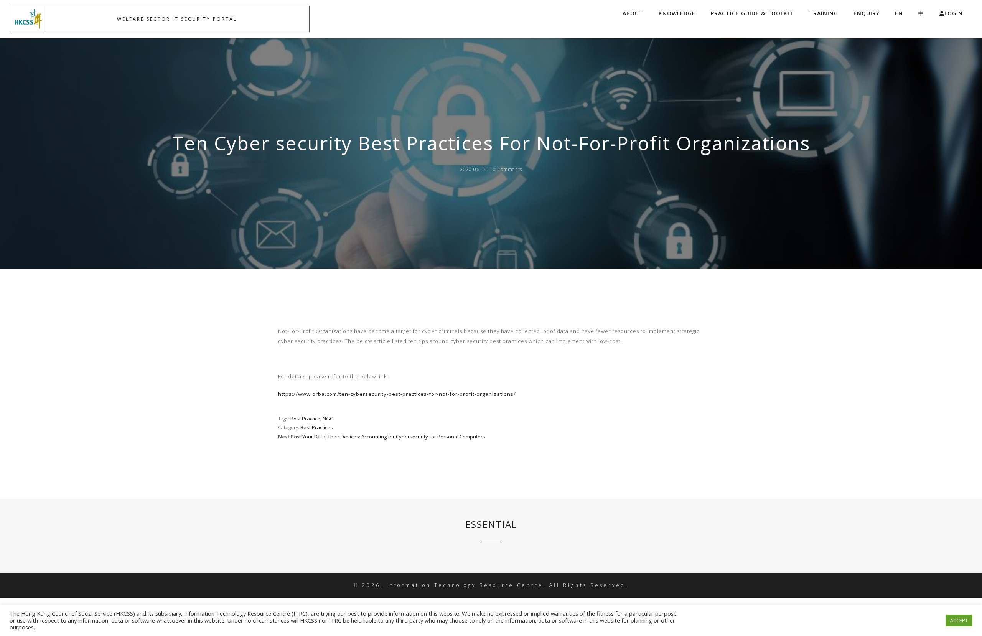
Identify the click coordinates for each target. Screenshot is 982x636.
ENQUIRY (866, 13)
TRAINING (823, 13)
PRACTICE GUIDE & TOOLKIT (752, 13)
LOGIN (953, 13)
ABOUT (633, 13)
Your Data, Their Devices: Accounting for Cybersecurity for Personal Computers (393, 436)
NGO (328, 418)
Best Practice (305, 418)
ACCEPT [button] (959, 620)
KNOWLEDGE (677, 13)
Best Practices (316, 427)
